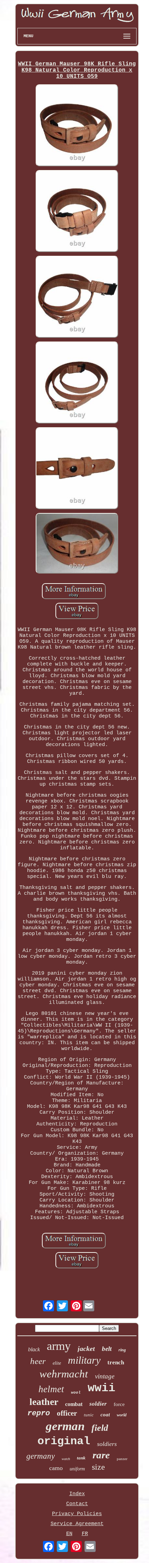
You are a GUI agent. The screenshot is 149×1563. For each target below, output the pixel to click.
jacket (86, 1348)
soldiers (107, 1443)
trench (115, 1362)
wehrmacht (64, 1374)
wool (76, 1393)
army (59, 1346)
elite (57, 1363)
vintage (104, 1376)
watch (66, 1459)
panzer (122, 1459)
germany (40, 1456)
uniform (77, 1468)
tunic (89, 1414)
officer (67, 1413)
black (34, 1349)
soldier (98, 1404)
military (84, 1360)
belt (107, 1348)
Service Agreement (77, 1524)
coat (105, 1414)
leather (43, 1401)
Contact (77, 1504)
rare (101, 1454)
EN (69, 1534)
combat (73, 1404)
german (65, 1426)
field (99, 1428)
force (119, 1404)
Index (77, 1494)
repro (38, 1413)
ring (122, 1349)
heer (38, 1361)
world (121, 1415)
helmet (51, 1389)
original (63, 1441)
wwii (101, 1388)
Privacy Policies (77, 1514)
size (98, 1466)
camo (56, 1468)
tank (81, 1457)
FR (85, 1534)
